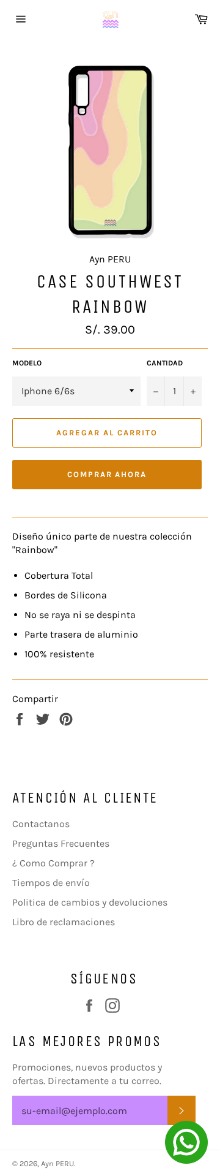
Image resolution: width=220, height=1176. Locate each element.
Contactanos (41, 824)
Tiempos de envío (51, 882)
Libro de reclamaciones (63, 922)
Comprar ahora (107, 474)
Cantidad (165, 363)
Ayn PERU (57, 1163)
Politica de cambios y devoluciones (89, 902)
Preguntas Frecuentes (60, 843)
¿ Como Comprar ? (53, 863)
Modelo (27, 363)
